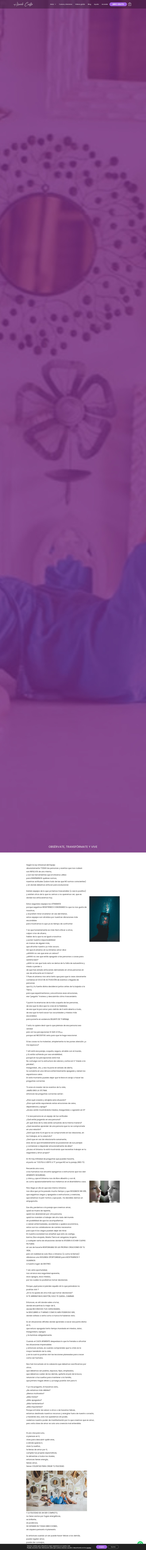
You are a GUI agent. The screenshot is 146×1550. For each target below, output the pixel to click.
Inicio (52, 4)
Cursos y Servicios (65, 4)
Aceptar (101, 1547)
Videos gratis (80, 4)
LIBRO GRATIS (118, 4)
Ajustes (113, 1547)
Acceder (105, 4)
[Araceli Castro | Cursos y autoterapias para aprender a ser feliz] (23, 4)
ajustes (88, 1548)
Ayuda (96, 4)
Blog (89, 4)
